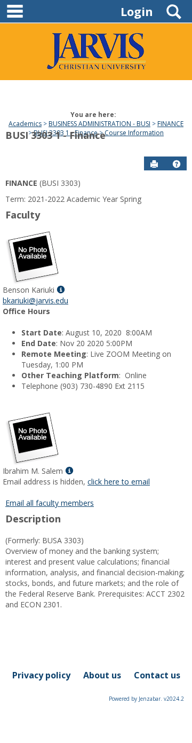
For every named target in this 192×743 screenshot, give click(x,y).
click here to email (118, 481)
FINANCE (170, 123)
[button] (176, 164)
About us (102, 675)
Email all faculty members (49, 503)
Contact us (157, 675)
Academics (25, 123)
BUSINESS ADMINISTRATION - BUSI (99, 123)
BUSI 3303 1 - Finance (55, 135)
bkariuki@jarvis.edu (35, 300)
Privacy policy (41, 675)
